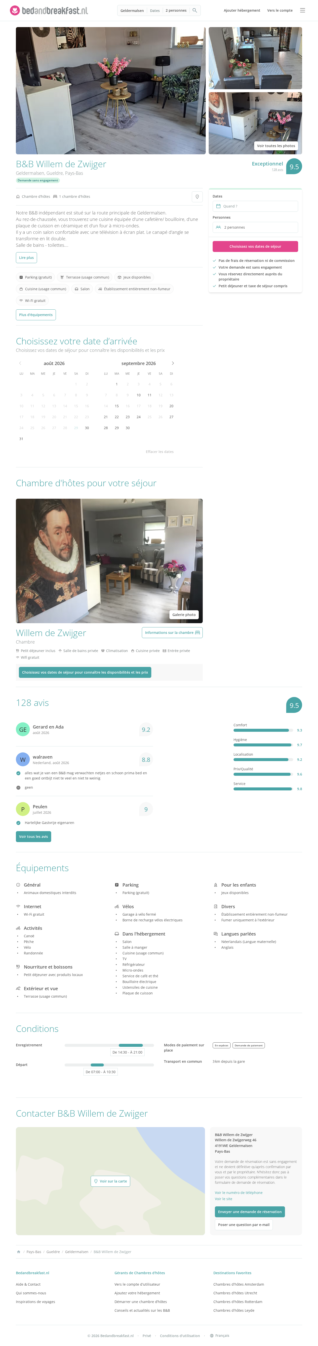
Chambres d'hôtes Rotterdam (237, 1301)
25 (32, 427)
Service (239, 783)
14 (65, 406)
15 (76, 406)
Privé (147, 1335)
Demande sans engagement (38, 180)
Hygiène (240, 739)
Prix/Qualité (243, 769)
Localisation (243, 754)
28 (65, 427)
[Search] (195, 10)
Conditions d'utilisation (180, 1335)
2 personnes (176, 10)
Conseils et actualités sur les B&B (142, 1310)
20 (54, 416)
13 (54, 406)
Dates (155, 10)
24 (21, 427)
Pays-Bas (74, 173)
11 (32, 406)
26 (43, 427)
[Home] (18, 1252)
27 (54, 427)
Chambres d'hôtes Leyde (233, 1310)
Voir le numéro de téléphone (239, 1192)
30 (87, 427)
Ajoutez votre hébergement (137, 1293)
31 (21, 438)
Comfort (240, 725)
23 (87, 416)
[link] (49, 10)
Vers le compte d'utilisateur (137, 1284)
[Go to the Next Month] (172, 363)
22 (76, 416)
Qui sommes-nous (31, 1293)
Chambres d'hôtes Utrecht (235, 1293)
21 (65, 416)
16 (87, 406)
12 (43, 406)
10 (21, 406)
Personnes (222, 217)
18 (32, 416)
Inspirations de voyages (35, 1301)
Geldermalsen (132, 10)
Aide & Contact (28, 1284)
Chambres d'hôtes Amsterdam (238, 1284)
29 (76, 427)
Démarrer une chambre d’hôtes (141, 1301)
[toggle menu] (302, 10)
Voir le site (223, 1198)
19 (43, 416)
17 (21, 416)
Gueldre (54, 173)
